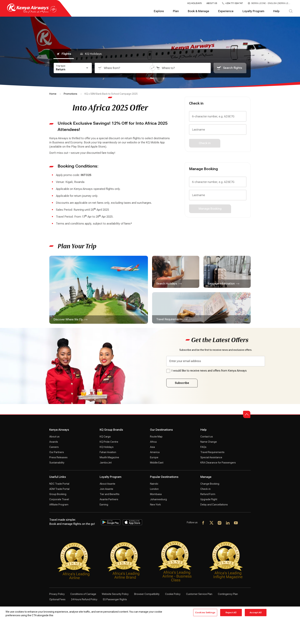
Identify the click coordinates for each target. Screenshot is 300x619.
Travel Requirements (212, 452)
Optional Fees (57, 599)
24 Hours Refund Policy (84, 599)
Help (276, 11)
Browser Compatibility (147, 594)
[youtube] (236, 523)
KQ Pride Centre (109, 441)
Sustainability (56, 462)
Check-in (205, 489)
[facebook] (203, 523)
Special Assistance (211, 457)
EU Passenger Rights (115, 599)
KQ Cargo (105, 436)
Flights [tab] (66, 53)
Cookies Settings (205, 612)
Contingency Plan (228, 594)
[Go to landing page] (31, 12)
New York (155, 504)
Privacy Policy (57, 594)
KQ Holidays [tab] (93, 53)
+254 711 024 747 (234, 3)
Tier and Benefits (109, 494)
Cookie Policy (173, 594)
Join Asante (106, 489)
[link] (98, 290)
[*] (244, 523)
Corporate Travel (59, 499)
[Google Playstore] (110, 522)
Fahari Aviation (108, 452)
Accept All (256, 612)
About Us (211, 3)
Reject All (231, 612)
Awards (53, 441)
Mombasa (156, 494)
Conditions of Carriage (83, 594)
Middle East (156, 462)
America (155, 452)
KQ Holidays (195, 3)
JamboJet (106, 462)
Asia (152, 447)
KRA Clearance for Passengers (218, 462)
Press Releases (58, 457)
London (154, 489)
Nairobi (154, 483)
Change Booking (209, 483)
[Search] (290, 11)
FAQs (203, 447)
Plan (176, 11)
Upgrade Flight (208, 499)
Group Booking (57, 494)
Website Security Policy (115, 594)
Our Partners (56, 452)
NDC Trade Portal (59, 483)
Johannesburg (158, 499)
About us (54, 436)
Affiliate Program (58, 504)
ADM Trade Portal (59, 489)
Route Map (156, 436)
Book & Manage (198, 11)
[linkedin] (228, 523)
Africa (153, 441)
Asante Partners (109, 499)
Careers (54, 447)
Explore (159, 11)
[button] (152, 68)
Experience (226, 11)
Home (52, 93)
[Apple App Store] (132, 522)
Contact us (206, 436)
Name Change (208, 441)
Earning (104, 504)
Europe (154, 457)
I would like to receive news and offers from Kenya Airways (209, 370)
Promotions (70, 93)
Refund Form (207, 494)
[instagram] (219, 523)
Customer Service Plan (199, 594)
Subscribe (182, 383)
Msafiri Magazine (109, 457)
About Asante (107, 483)
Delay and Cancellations (214, 504)
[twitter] (211, 523)
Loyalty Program (253, 11)
